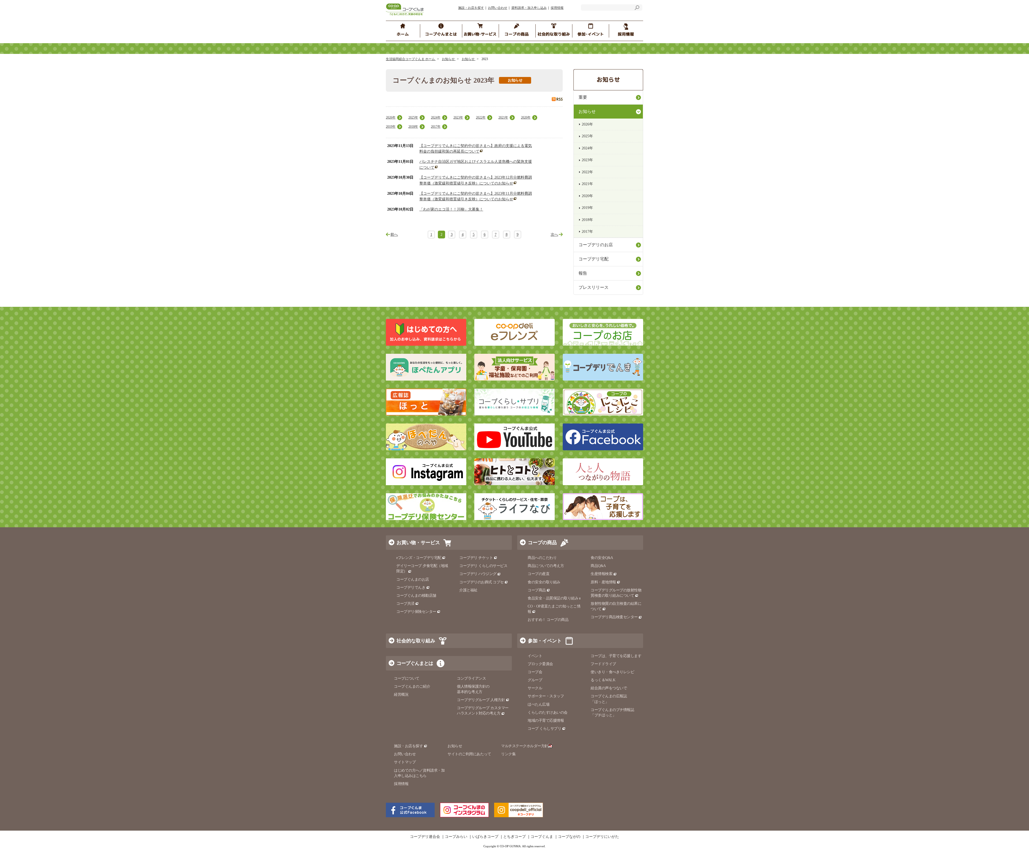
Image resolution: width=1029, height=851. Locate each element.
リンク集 (508, 754)
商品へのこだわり (542, 558)
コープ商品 (537, 590)
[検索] (637, 8)
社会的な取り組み (416, 640)
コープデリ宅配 (594, 259)
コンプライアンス (471, 678)
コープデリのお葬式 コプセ (481, 582)
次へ (554, 235)
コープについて (406, 678)
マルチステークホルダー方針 (524, 746)
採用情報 (557, 8)
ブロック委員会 (540, 664)
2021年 (503, 117)
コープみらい (456, 837)
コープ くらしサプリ (544, 729)
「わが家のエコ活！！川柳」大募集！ (451, 209)
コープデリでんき (410, 587)
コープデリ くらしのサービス (483, 566)
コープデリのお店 (596, 244)
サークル (535, 688)
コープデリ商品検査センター (614, 617)
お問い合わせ (497, 8)
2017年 (436, 126)
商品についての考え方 (546, 566)
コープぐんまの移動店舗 (416, 596)
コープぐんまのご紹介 (412, 686)
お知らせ (449, 59)
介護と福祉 (468, 590)
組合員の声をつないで (609, 688)
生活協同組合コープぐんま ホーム (411, 59)
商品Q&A (598, 566)
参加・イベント (545, 640)
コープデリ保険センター (416, 612)
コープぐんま (542, 837)
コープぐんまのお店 (412, 579)
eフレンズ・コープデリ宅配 (418, 558)
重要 (583, 97)
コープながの (569, 837)
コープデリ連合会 (425, 837)
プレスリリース (594, 287)
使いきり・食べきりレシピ (612, 672)
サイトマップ (405, 762)
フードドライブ (603, 664)
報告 (583, 273)
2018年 (413, 126)
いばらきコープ (485, 837)
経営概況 (401, 694)
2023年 (458, 117)
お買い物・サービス (418, 542)
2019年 (391, 126)
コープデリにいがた (602, 837)
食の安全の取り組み (544, 582)
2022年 (481, 117)
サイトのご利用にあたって (469, 754)
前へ (394, 235)
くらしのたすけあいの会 (548, 712)
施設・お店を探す (471, 8)
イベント (535, 656)
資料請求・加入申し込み (529, 8)
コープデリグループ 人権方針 (481, 700)
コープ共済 (405, 604)
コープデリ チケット (476, 558)
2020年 (526, 117)
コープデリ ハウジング (478, 574)
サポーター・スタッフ (546, 696)
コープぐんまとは (415, 663)
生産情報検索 (601, 574)
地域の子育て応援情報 (546, 721)
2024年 (436, 117)
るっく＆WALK (603, 680)
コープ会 (535, 672)
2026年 (391, 117)
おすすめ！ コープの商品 (548, 620)
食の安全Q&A (602, 558)
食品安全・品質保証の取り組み (553, 598)
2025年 (413, 117)
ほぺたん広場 (538, 704)
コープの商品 (542, 542)
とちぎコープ (514, 837)
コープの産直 (538, 574)
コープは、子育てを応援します (616, 656)
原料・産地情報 (603, 582)
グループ (535, 680)
